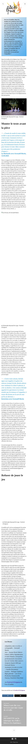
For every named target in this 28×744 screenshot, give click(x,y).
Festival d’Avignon (13, 682)
